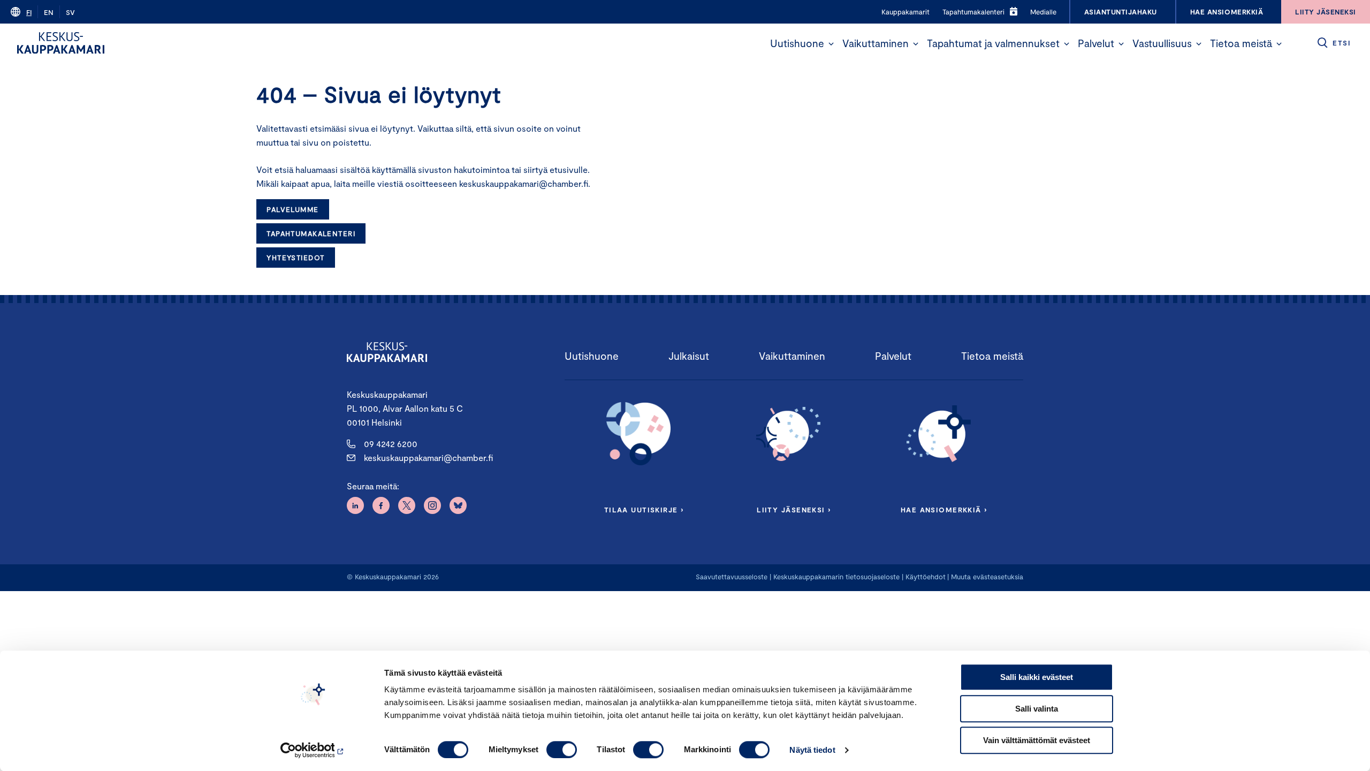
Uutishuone (797, 43)
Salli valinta (1036, 708)
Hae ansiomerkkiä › (944, 509)
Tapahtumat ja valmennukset (993, 43)
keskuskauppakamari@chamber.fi (428, 457)
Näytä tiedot (812, 749)
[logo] (60, 43)
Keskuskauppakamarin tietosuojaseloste (835, 576)
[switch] (561, 749)
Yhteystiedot (295, 257)
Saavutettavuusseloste (731, 576)
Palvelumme (292, 209)
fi (29, 12)
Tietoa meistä (1241, 43)
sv (70, 12)
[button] (831, 44)
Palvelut (1096, 43)
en (49, 12)
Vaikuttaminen (875, 43)
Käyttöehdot (925, 576)
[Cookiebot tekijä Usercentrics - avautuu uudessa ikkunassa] (313, 750)
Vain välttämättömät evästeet (1036, 740)
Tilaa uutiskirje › (644, 509)
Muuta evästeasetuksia (987, 576)
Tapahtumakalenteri (311, 233)
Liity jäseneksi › (794, 509)
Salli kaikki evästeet (1036, 677)
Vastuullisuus (1162, 43)
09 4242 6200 (390, 444)
